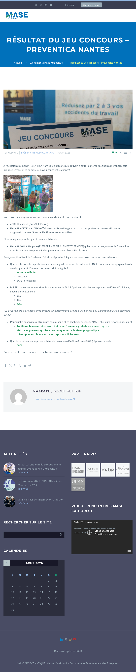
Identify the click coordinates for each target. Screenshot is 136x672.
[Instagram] (45, 5)
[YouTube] (50, 5)
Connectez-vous (91, 4)
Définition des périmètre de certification (40, 499)
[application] (102, 537)
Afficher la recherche (61, 535)
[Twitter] (40, 5)
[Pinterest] (15, 365)
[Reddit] (29, 365)
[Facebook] (5, 365)
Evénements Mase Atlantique (37, 152)
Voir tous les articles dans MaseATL (55, 399)
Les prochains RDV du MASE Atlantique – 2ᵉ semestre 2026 (40, 483)
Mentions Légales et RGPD (68, 651)
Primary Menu (130, 16)
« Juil (6, 563)
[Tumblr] (20, 365)
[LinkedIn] (36, 5)
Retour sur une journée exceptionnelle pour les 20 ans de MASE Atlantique (39, 466)
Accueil (70, 4)
